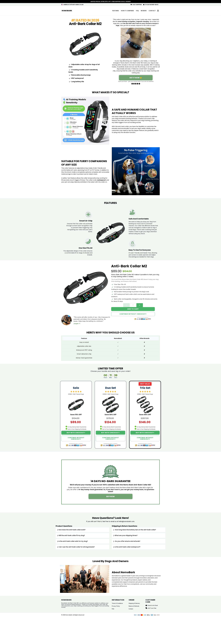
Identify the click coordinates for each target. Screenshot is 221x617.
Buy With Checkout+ (76, 433)
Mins (110, 377)
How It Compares (127, 10)
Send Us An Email (153, 605)
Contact (152, 10)
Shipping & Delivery (134, 603)
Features (115, 10)
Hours (105, 377)
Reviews (144, 10)
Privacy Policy (116, 606)
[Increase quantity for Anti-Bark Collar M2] (139, 305)
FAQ (113, 609)
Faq (137, 10)
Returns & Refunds (134, 606)
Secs (115, 377)
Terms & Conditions (117, 603)
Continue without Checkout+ (133, 314)
